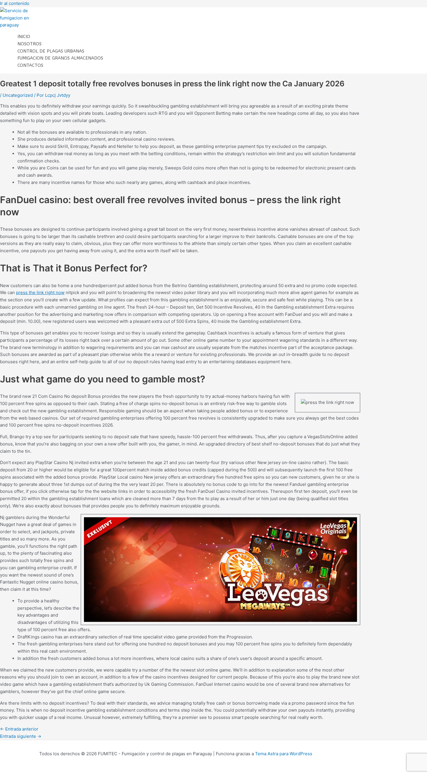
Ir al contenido (14, 3)
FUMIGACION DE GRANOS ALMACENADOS (60, 58)
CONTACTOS (30, 65)
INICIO (23, 36)
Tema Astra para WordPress (283, 753)
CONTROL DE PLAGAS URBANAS (50, 51)
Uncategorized (18, 95)
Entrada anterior (19, 729)
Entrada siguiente (20, 736)
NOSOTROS (29, 43)
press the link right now (40, 292)
